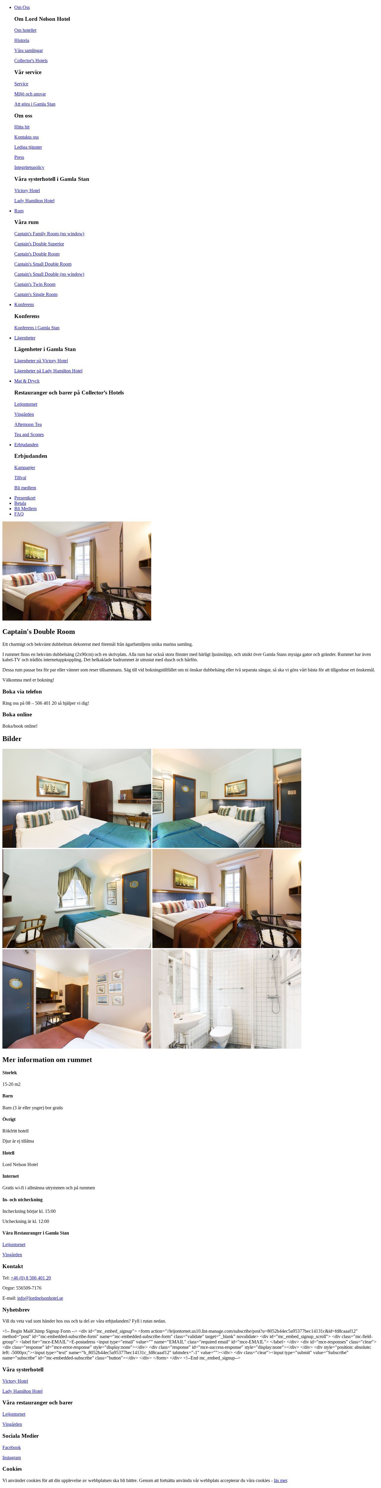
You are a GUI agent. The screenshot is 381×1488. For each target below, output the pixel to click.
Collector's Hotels (31, 60)
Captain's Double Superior (39, 243)
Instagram (11, 1457)
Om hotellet (25, 30)
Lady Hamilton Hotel (34, 200)
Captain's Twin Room (34, 284)
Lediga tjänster (28, 147)
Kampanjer (24, 467)
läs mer (280, 1480)
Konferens (24, 304)
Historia (21, 40)
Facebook (11, 1447)
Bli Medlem (25, 508)
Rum (19, 210)
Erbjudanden (26, 444)
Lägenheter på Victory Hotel (41, 360)
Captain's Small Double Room (42, 264)
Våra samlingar (28, 50)
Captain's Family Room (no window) (49, 233)
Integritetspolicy (29, 167)
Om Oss (22, 7)
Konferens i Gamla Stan (37, 327)
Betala (20, 503)
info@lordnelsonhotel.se (40, 1298)
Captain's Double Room (37, 253)
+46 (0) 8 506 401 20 (31, 1277)
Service (21, 83)
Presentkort (24, 497)
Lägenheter (24, 337)
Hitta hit (21, 126)
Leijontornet (25, 404)
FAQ (19, 513)
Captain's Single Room (35, 294)
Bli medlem (25, 487)
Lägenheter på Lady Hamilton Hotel (48, 370)
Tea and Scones (29, 434)
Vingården (24, 414)
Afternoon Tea (28, 424)
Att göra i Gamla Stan (34, 103)
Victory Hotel (27, 190)
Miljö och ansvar (30, 93)
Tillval (20, 477)
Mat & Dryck (27, 380)
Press (19, 157)
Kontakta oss (26, 137)
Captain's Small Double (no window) (49, 274)
